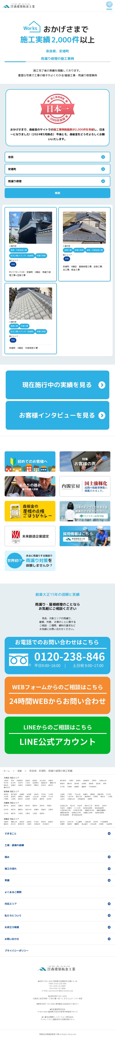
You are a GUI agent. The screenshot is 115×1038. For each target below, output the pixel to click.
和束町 (69, 824)
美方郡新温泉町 (77, 815)
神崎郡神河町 (64, 813)
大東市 (71, 780)
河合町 (43, 796)
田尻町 (98, 783)
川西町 (6, 799)
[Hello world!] (19, 7)
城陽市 (6, 824)
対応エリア (11, 903)
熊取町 (91, 783)
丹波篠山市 (64, 806)
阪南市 (62, 783)
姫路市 (13, 806)
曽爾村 (85, 794)
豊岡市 (20, 809)
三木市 (6, 813)
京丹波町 (93, 824)
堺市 (12, 780)
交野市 (94, 780)
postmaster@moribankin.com (61, 990)
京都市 (6, 822)
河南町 (69, 787)
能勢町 (76, 787)
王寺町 (50, 794)
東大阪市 (63, 780)
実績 (19, 770)
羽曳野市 (28, 785)
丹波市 (79, 806)
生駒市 (36, 794)
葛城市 (27, 796)
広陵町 (27, 799)
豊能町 (84, 787)
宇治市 (36, 822)
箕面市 (13, 785)
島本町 (76, 783)
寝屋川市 (53, 783)
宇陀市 (43, 794)
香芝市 (13, 796)
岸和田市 (20, 780)
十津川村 (70, 796)
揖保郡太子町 (76, 813)
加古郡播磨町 (99, 808)
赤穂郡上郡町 (87, 813)
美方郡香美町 (64, 815)
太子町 (62, 787)
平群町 (95, 796)
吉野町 (90, 799)
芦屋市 (49, 806)
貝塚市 (50, 780)
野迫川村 (79, 796)
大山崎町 (79, 822)
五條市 (34, 799)
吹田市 (34, 780)
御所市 (42, 799)
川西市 (20, 813)
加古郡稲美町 (87, 808)
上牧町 (13, 799)
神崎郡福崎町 (101, 810)
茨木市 (20, 783)
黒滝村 (20, 799)
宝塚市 (50, 809)
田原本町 (100, 794)
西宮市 (34, 806)
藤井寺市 (7, 787)
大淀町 (6, 796)
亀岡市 (50, 822)
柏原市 (20, 785)
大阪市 (6, 780)
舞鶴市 (22, 822)
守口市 (6, 783)
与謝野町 (109, 824)
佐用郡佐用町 (99, 813)
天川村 (108, 794)
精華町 (76, 824)
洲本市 (42, 806)
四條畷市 (86, 780)
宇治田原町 (104, 822)
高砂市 (13, 813)
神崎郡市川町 (89, 810)
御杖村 (102, 796)
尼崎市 (20, 806)
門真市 (36, 785)
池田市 (27, 780)
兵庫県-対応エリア (11, 803)
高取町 (92, 794)
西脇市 (43, 809)
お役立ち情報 (12, 927)
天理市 (62, 796)
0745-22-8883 (59, 986)
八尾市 (27, 783)
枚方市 (13, 783)
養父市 (72, 806)
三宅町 (110, 796)
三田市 (34, 813)
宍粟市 (62, 808)
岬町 (104, 783)
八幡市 (29, 824)
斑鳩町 (29, 794)
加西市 (42, 813)
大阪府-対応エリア (11, 777)
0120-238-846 (60, 983)
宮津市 (43, 822)
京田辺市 (37, 824)
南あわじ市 (88, 806)
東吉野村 (88, 796)
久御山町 (88, 822)
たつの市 (77, 808)
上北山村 (35, 796)
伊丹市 (6, 809)
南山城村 (85, 824)
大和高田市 (81, 799)
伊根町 (101, 824)
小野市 (27, 813)
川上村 (50, 796)
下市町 (69, 794)
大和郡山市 (71, 799)
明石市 (27, 806)
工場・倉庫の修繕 (14, 845)
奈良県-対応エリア (11, 791)
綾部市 (29, 822)
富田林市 (44, 783)
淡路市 (104, 806)
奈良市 (6, 794)
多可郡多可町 (77, 810)
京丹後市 (46, 824)
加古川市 (28, 809)
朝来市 (97, 806)
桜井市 (49, 799)
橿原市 (20, 796)
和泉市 (6, 785)
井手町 (95, 822)
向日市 (13, 824)
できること (11, 833)
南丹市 (62, 822)
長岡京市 (21, 824)
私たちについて (13, 915)
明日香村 (14, 794)
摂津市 (43, 785)
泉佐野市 (35, 783)
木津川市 (70, 822)
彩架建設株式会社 (58, 1009)
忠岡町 (84, 783)
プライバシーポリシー (17, 950)
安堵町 (22, 794)
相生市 (13, 809)
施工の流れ (11, 868)
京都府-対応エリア (11, 819)
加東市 (69, 808)
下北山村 (77, 794)
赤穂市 (36, 809)
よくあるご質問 (13, 892)
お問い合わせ (12, 939)
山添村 (62, 799)
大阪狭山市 (102, 780)
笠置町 (62, 824)
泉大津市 (43, 780)
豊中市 (69, 783)
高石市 (50, 785)
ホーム (6, 770)
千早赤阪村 (92, 787)
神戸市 (6, 806)
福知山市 (14, 822)
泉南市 (78, 780)
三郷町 (62, 794)
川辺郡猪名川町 (65, 810)
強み (7, 857)
